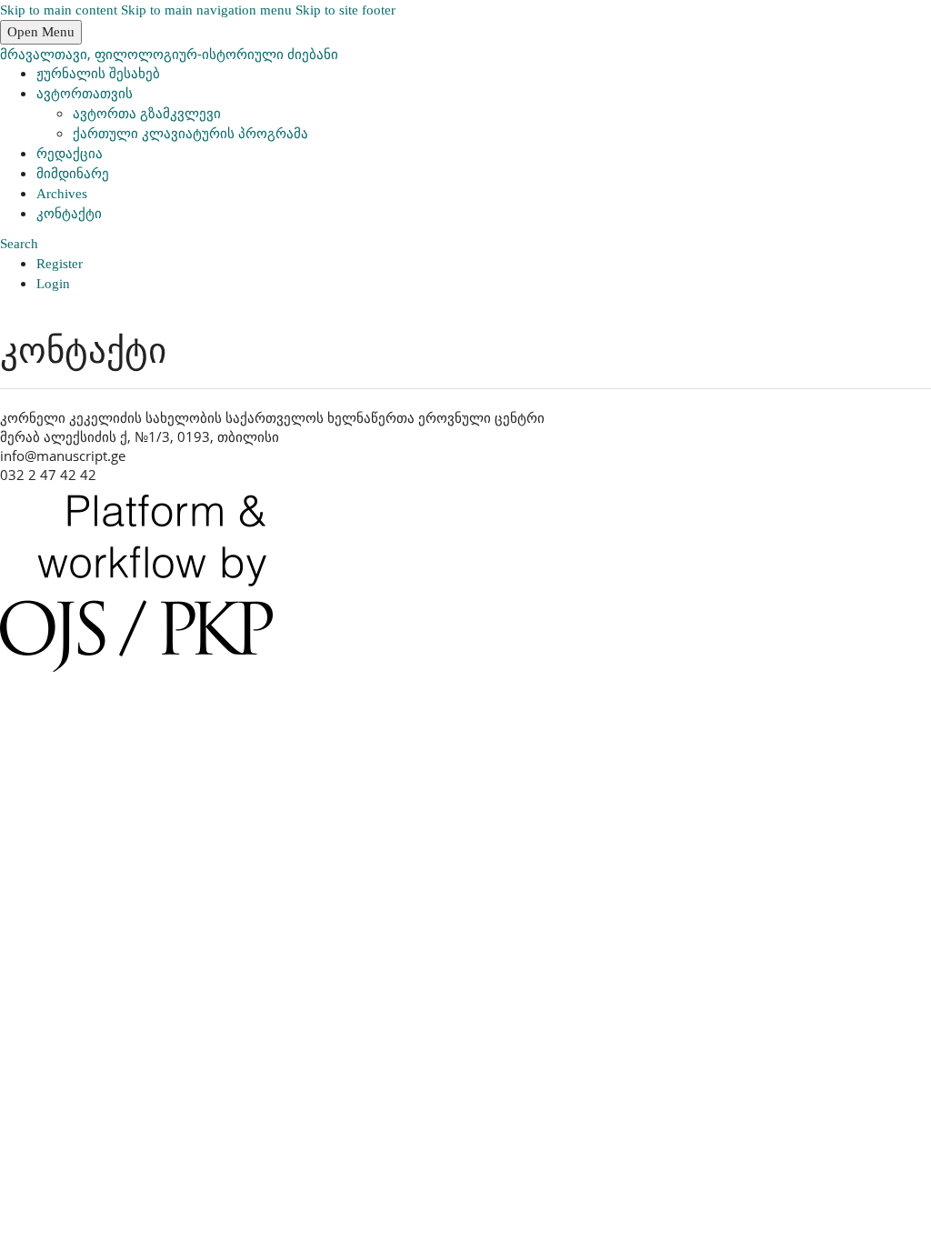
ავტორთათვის (84, 93)
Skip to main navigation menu (206, 10)
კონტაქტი (69, 213)
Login (53, 283)
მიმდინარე (72, 173)
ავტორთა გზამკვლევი (147, 113)
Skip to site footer (345, 10)
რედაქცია (69, 153)
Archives (61, 193)
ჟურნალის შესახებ (98, 73)
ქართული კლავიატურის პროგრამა (190, 133)
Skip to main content (58, 10)
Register (59, 263)
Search (19, 243)
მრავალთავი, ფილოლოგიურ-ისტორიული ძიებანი (169, 54)
